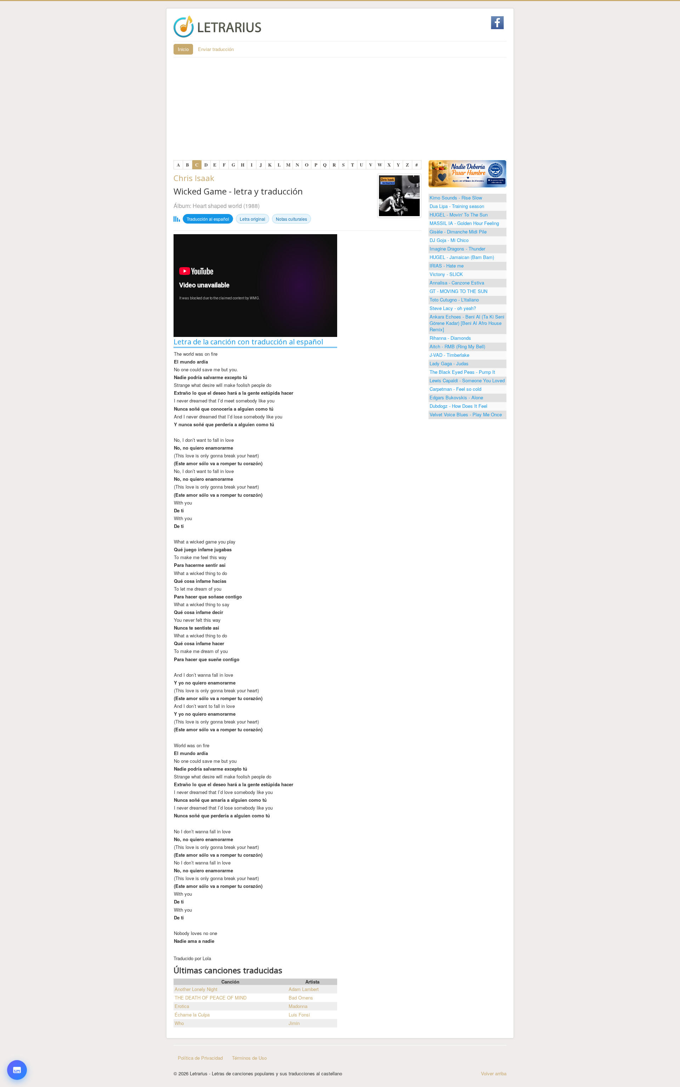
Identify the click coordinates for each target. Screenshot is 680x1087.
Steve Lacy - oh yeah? (453, 308)
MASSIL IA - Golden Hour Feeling (464, 223)
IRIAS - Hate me (447, 265)
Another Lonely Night (196, 989)
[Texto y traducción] (17, 1052)
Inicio (183, 49)
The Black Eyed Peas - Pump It (462, 371)
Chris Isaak (194, 178)
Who (179, 1023)
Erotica (182, 1006)
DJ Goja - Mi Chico (449, 240)
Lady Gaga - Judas (449, 363)
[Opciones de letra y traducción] (17, 1070)
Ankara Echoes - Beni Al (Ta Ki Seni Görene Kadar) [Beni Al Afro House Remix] (467, 323)
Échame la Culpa (192, 1014)
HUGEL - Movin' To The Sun (459, 214)
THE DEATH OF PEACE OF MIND (210, 997)
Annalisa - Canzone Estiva (457, 282)
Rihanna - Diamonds (450, 337)
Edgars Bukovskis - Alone (456, 397)
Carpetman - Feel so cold (455, 388)
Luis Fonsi (299, 1014)
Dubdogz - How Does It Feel (458, 405)
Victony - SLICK (446, 274)
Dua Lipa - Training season (457, 206)
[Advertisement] (340, 110)
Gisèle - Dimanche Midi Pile (458, 231)
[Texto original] (17, 1009)
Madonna (298, 1006)
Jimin (294, 1023)
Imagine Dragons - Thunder (457, 248)
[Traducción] (17, 1031)
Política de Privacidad (200, 1057)
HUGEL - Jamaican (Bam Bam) (462, 257)
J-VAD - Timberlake (449, 354)
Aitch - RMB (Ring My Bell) (457, 346)
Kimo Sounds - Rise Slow (456, 197)
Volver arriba (493, 1073)
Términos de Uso (249, 1057)
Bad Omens (301, 997)
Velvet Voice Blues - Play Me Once (466, 414)
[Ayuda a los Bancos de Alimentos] (467, 173)
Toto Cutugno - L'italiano (454, 299)
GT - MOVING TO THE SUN (458, 291)
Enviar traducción (216, 49)
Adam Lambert (304, 989)
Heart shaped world (217, 206)
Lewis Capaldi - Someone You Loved (467, 380)
